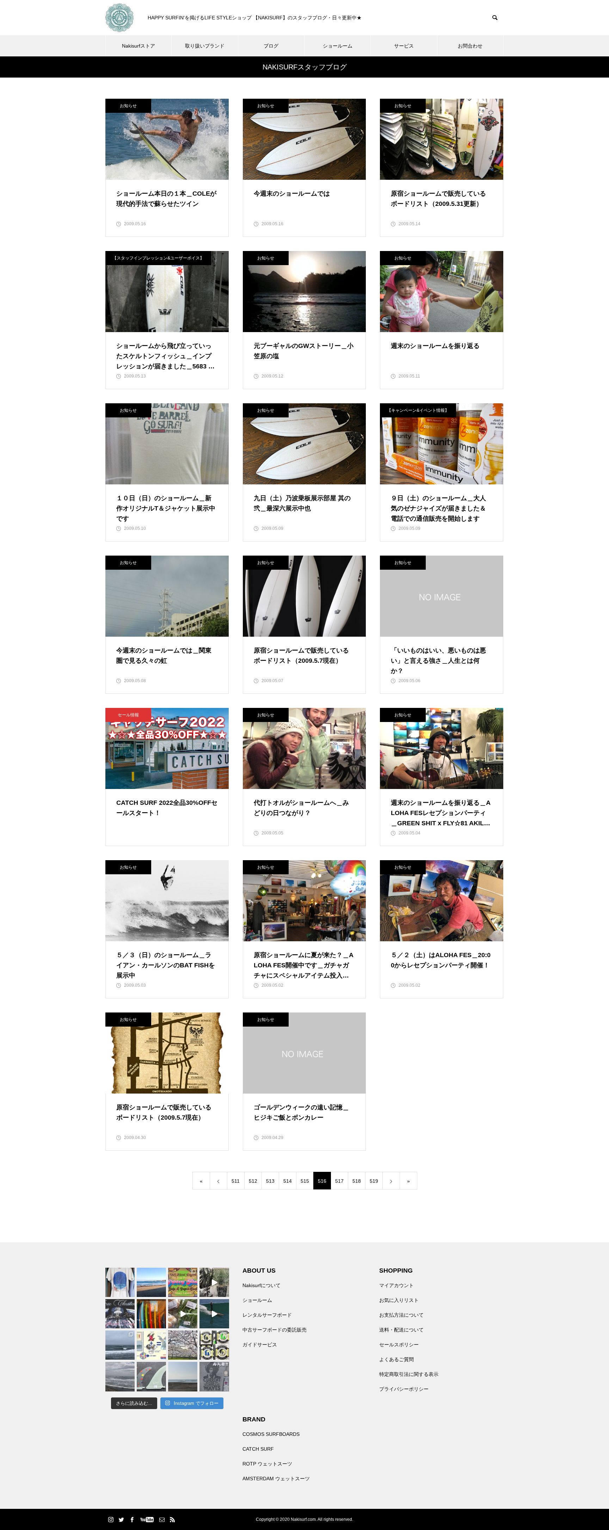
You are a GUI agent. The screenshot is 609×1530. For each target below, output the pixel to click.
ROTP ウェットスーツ (267, 1464)
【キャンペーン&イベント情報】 (418, 410)
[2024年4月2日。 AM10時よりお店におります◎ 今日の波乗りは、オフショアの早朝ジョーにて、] (182, 1376)
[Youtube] (147, 1519)
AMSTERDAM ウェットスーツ (276, 1478)
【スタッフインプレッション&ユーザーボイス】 (158, 258)
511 (236, 1181)
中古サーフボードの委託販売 (274, 1330)
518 (356, 1181)
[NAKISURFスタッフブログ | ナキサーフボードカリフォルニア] (119, 17)
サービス (404, 46)
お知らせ (128, 105)
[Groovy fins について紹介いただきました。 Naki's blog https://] (182, 1282)
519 (374, 1181)
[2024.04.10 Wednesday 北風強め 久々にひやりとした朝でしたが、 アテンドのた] (151, 1282)
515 (305, 1181)
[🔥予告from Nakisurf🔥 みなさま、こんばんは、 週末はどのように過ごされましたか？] (151, 1313)
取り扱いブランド (204, 46)
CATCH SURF (258, 1449)
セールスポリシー (399, 1344)
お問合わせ (470, 46)
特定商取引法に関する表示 (408, 1374)
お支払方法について (401, 1315)
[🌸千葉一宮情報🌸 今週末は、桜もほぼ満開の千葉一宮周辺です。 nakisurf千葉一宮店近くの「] (182, 1313)
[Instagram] (110, 1519)
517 (339, 1181)
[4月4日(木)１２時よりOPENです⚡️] (120, 1376)
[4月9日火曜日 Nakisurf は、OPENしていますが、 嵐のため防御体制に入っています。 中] (214, 1282)
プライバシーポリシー (404, 1389)
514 (287, 1181)
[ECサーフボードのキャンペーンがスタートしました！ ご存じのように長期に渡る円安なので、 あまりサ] (120, 1313)
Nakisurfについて (261, 1285)
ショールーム (337, 46)
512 (253, 1181)
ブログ (271, 46)
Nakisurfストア (138, 46)
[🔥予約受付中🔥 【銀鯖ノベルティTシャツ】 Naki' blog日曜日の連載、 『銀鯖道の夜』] (120, 1282)
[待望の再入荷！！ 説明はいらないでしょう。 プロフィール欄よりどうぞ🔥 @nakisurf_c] (214, 1376)
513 (270, 1181)
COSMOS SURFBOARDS (271, 1434)
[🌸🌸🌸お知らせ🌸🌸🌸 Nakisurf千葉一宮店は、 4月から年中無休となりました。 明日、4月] (182, 1345)
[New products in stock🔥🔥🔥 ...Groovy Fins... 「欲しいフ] (151, 1345)
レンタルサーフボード (267, 1315)
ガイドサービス (259, 1344)
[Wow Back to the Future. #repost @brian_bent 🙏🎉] (214, 1313)
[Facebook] (131, 1519)
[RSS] (172, 1519)
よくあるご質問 (396, 1359)
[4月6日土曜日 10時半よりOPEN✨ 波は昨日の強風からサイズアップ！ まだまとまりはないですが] (120, 1345)
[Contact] (161, 1519)
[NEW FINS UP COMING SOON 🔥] (151, 1376)
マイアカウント (396, 1285)
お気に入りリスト (399, 1300)
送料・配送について (401, 1330)
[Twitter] (121, 1519)
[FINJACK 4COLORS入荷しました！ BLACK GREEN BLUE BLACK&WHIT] (214, 1345)
